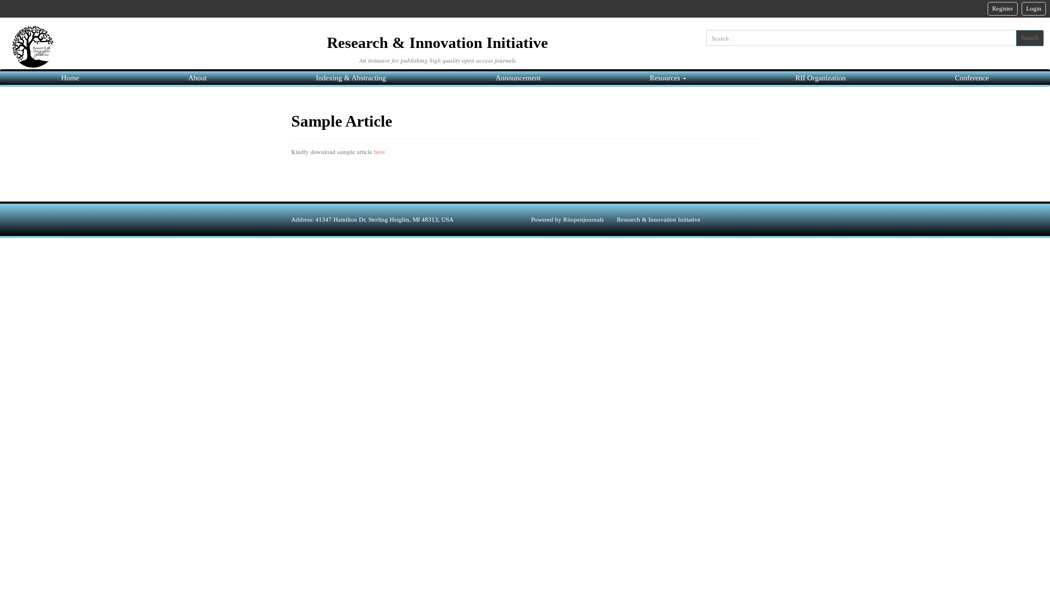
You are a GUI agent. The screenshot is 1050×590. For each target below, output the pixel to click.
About (197, 78)
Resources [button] (666, 78)
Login (1033, 8)
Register (1002, 8)
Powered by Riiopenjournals (568, 219)
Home (70, 78)
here (378, 152)
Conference (972, 78)
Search (1030, 37)
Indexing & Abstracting (351, 78)
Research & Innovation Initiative (659, 219)
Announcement (518, 78)
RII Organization (820, 78)
